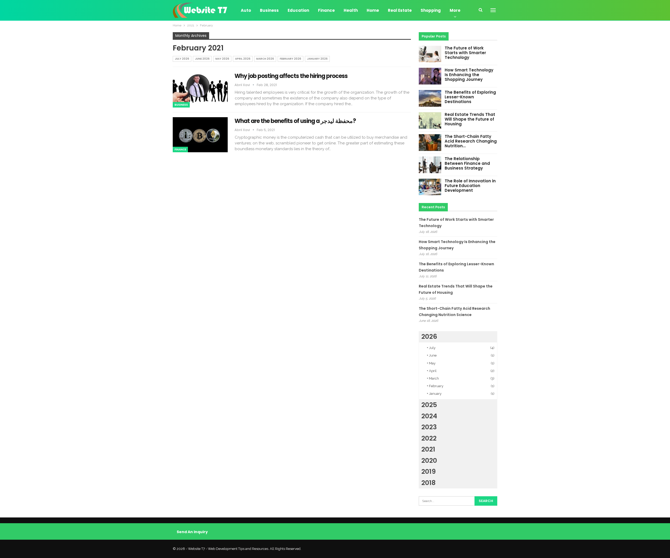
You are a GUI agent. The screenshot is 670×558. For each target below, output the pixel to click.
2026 (429, 336)
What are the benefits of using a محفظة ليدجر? (295, 121)
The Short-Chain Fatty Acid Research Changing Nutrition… (471, 141)
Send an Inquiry (192, 531)
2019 (428, 471)
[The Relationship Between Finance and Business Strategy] (430, 164)
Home (373, 10)
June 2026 (202, 59)
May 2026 (222, 59)
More (455, 10)
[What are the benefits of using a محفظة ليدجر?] (200, 134)
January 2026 (317, 59)
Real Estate (400, 10)
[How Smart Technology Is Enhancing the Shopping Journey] (430, 76)
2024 (429, 416)
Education (298, 10)
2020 (429, 460)
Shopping (431, 10)
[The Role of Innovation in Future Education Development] (430, 187)
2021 (428, 449)
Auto (246, 10)
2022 (429, 438)
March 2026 (265, 59)
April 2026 (242, 59)
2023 (429, 427)
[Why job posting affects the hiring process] (200, 89)
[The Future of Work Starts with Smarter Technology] (430, 54)
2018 (428, 482)
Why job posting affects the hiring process (291, 76)
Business (269, 10)
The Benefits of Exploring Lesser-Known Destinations (470, 96)
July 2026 (182, 59)
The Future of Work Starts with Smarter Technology (465, 52)
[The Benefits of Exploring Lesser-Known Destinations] (430, 98)
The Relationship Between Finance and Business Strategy (467, 163)
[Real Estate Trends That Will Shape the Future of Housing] (430, 120)
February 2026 (290, 59)
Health (351, 10)
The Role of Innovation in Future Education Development (470, 185)
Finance (326, 10)
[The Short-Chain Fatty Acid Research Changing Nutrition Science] (430, 142)
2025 (429, 404)
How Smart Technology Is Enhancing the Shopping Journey (469, 74)
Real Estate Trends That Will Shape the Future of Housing (470, 119)
